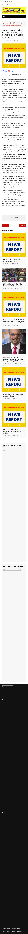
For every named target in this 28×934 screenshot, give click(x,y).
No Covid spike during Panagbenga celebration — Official (12, 431)
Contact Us (10, 1)
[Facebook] (3, 71)
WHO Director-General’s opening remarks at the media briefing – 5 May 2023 (13, 359)
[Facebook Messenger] (12, 71)
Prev (6, 225)
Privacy (3, 931)
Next (22, 225)
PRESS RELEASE (9, 288)
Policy (8, 931)
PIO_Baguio (6, 40)
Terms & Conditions (17, 931)
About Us (4, 1)
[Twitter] (6, 71)
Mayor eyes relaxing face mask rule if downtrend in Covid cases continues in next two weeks (13, 321)
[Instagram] (9, 71)
